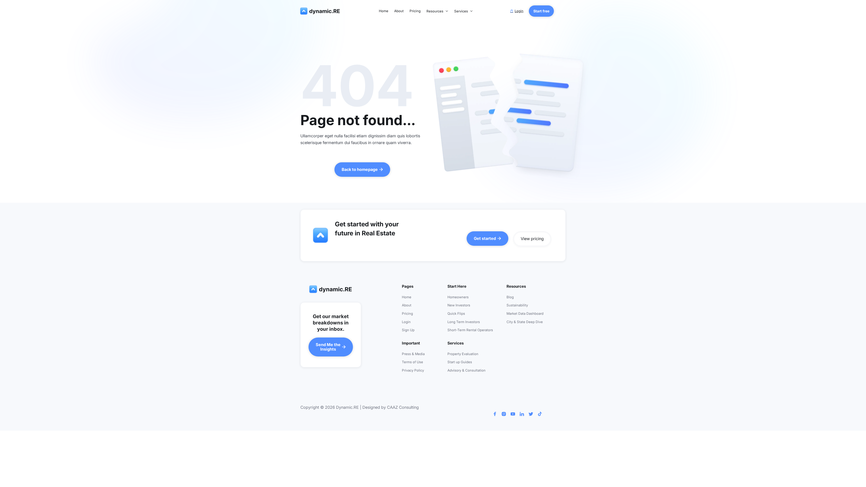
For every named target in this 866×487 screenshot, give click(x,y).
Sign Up (408, 330)
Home (383, 11)
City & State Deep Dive (525, 322)
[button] (437, 11)
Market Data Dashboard (525, 314)
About (399, 11)
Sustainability (517, 305)
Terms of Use (412, 362)
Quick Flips (456, 314)
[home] (320, 11)
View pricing (532, 238)
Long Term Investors (463, 322)
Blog (510, 297)
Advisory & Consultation (466, 370)
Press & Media (413, 354)
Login (406, 322)
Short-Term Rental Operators (470, 330)
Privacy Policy (413, 370)
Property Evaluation (462, 354)
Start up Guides (459, 362)
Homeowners (458, 297)
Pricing (415, 11)
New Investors (458, 305)
